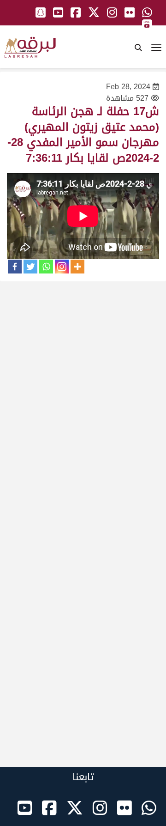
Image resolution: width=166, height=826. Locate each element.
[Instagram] (62, 266)
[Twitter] (30, 266)
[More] (77, 266)
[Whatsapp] (46, 266)
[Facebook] (15, 266)
